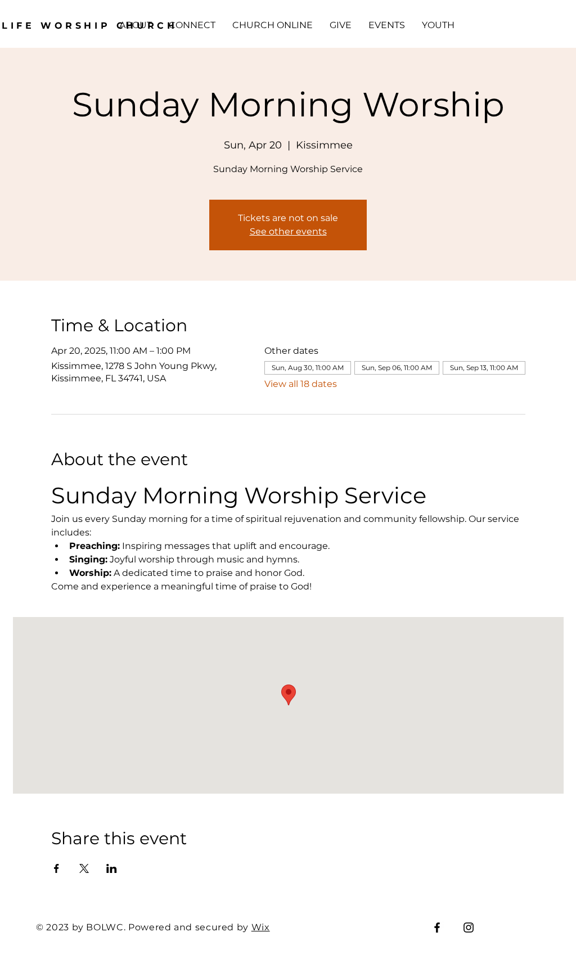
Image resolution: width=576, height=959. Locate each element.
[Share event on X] (84, 868)
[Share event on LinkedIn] (111, 868)
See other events (288, 231)
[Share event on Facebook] (56, 868)
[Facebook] (437, 927)
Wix (260, 927)
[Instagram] (468, 927)
